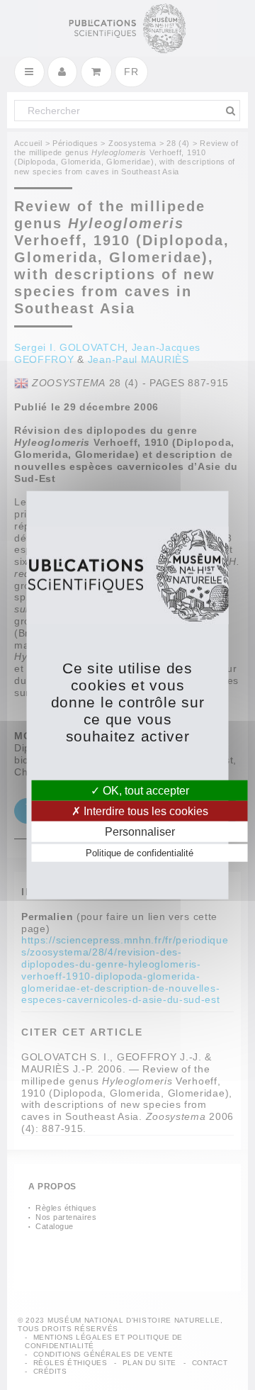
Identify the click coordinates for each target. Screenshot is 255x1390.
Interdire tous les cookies (144, 811)
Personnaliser (140, 832)
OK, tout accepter (144, 790)
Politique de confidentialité (139, 853)
